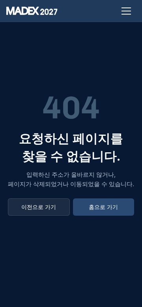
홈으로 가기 (103, 206)
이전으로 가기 (38, 206)
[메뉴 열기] (126, 11)
